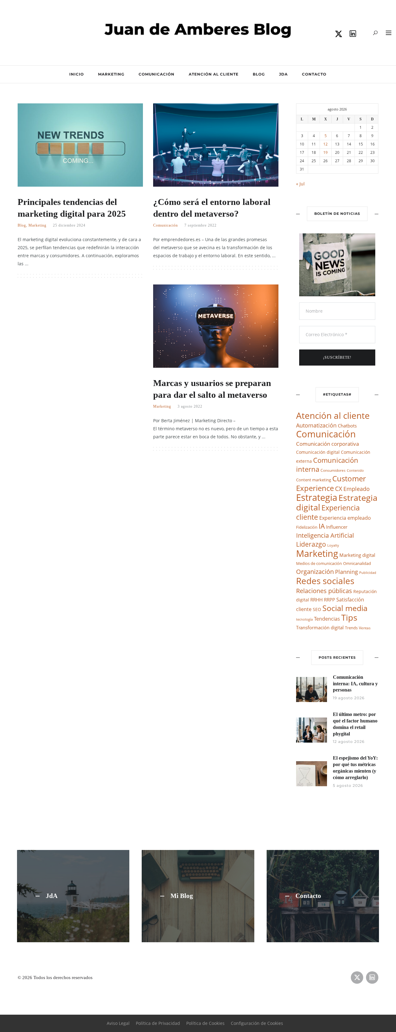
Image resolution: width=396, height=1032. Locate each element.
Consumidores (333, 470)
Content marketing (313, 480)
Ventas (365, 627)
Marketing (111, 74)
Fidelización (306, 527)
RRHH (316, 599)
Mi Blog (181, 896)
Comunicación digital (318, 452)
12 (325, 144)
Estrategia (316, 497)
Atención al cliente (214, 74)
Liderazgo (311, 544)
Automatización (316, 425)
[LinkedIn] (353, 34)
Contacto (314, 74)
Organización (315, 571)
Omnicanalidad (357, 563)
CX (338, 489)
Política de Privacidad (158, 1023)
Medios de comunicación (319, 563)
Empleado (356, 488)
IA (322, 526)
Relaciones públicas (324, 590)
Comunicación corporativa (327, 443)
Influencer (336, 527)
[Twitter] (338, 34)
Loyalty (333, 545)
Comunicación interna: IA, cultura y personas (355, 683)
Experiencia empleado (345, 517)
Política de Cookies (205, 1023)
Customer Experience (331, 483)
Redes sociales (325, 581)
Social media (345, 608)
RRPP (329, 599)
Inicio (76, 74)
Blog (259, 74)
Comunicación (156, 74)
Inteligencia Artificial (325, 535)
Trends (351, 628)
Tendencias (327, 618)
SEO (317, 609)
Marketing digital (357, 555)
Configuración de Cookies (257, 1023)
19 (325, 152)
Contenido (355, 470)
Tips (349, 617)
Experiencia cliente (328, 512)
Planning (346, 571)
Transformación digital (320, 627)
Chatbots (347, 426)
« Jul (300, 184)
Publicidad (367, 572)
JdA (283, 74)
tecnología (304, 619)
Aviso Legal (118, 1023)
